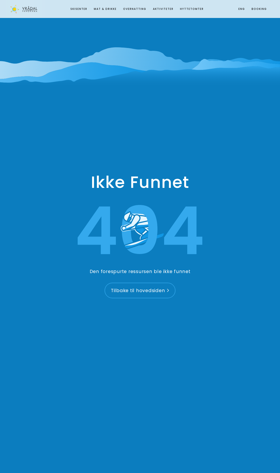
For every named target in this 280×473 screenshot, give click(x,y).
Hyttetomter (192, 9)
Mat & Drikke (105, 9)
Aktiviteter (163, 9)
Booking (259, 9)
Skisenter (78, 9)
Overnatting (134, 9)
